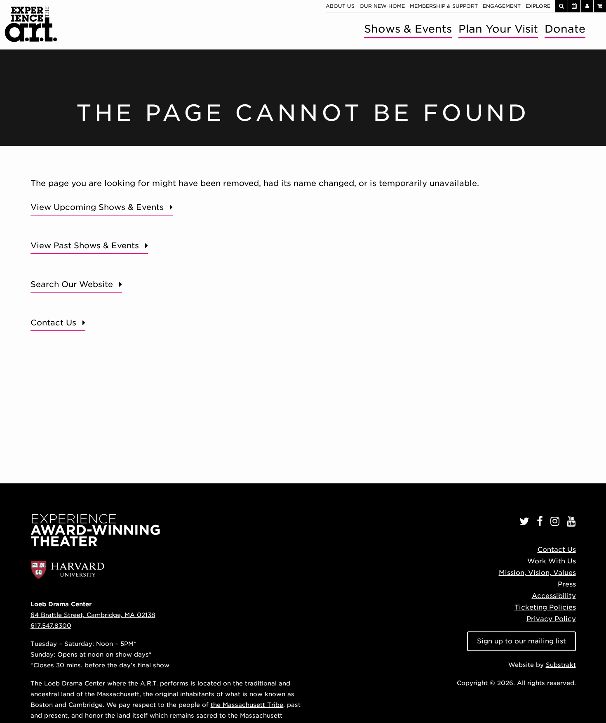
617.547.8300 (51, 625)
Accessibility (554, 596)
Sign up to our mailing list (521, 641)
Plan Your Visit (498, 28)
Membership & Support (444, 6)
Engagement (502, 6)
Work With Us (551, 561)
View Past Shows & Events (85, 245)
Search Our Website (72, 284)
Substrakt (561, 664)
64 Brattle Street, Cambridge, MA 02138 (93, 614)
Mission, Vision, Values (537, 573)
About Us (340, 6)
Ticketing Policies (545, 607)
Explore (538, 6)
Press (567, 584)
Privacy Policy (551, 619)
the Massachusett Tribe (247, 704)
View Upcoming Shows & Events (97, 207)
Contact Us (53, 322)
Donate (565, 28)
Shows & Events (408, 28)
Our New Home (382, 6)
